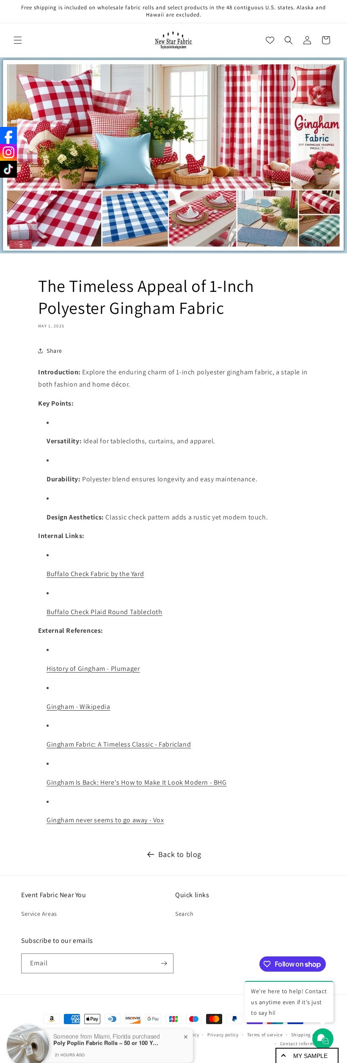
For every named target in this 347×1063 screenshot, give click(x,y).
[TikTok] (8, 169)
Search (184, 913)
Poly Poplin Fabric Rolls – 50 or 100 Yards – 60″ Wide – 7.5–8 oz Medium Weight (106, 1030)
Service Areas (39, 913)
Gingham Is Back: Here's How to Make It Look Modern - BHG (137, 782)
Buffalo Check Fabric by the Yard (95, 573)
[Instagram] (8, 152)
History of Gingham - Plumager (93, 668)
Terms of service (265, 1035)
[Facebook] (8, 135)
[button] (17, 40)
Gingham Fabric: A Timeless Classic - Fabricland (119, 744)
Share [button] (54, 350)
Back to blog (179, 854)
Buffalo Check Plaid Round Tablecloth (104, 611)
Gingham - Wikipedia (78, 706)
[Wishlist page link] (270, 40)
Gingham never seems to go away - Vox (105, 820)
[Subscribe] (163, 963)
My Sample (310, 1055)
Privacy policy (223, 1035)
